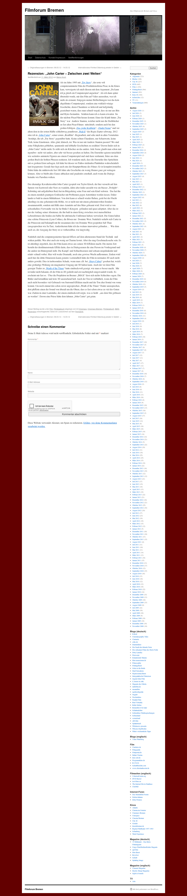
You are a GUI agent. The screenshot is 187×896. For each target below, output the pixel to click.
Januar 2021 (136, 244)
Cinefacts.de (136, 747)
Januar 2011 (136, 560)
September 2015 (138, 413)
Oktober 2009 (137, 600)
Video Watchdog (138, 739)
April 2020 (136, 268)
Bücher (134, 79)
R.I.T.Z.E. (135, 763)
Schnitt (134, 857)
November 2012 (138, 502)
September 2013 (138, 476)
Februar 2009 (137, 618)
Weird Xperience (138, 834)
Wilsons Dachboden (139, 728)
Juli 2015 (135, 418)
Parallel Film (136, 700)
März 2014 (136, 460)
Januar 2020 (136, 276)
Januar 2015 (136, 434)
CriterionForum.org (139, 776)
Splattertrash (136, 723)
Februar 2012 (137, 526)
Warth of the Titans (55, 268)
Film (51, 309)
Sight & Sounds (137, 873)
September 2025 (138, 129)
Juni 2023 (135, 179)
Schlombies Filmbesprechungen (143, 713)
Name (30, 372)
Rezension (32, 311)
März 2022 (136, 210)
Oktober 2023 (137, 171)
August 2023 (136, 176)
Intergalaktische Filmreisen (141, 676)
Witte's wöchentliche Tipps (141, 731)
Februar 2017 (137, 368)
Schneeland (136, 715)
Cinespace (135, 815)
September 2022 (138, 194)
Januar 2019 (136, 308)
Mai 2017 (135, 360)
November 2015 (138, 408)
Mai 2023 (135, 181)
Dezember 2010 (137, 563)
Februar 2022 (137, 213)
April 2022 (136, 208)
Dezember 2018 (137, 310)
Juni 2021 (135, 231)
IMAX (117, 309)
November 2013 (138, 471)
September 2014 (138, 444)
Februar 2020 (137, 273)
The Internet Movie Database (142, 784)
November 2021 (138, 221)
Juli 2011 (135, 544)
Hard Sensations (138, 671)
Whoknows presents (139, 726)
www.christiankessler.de (140, 768)
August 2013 (136, 479)
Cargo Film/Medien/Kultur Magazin (144, 847)
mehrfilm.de (136, 686)
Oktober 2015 (137, 410)
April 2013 (136, 489)
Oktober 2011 (137, 536)
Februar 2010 (137, 589)
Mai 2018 (135, 329)
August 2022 (136, 197)
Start (30, 57)
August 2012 (136, 510)
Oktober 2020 (137, 252)
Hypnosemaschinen (139, 673)
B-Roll (134, 634)
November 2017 (138, 344)
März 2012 (136, 523)
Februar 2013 (137, 494)
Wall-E (82, 131)
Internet (135, 92)
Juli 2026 (135, 113)
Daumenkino (136, 644)
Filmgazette (136, 750)
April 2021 (136, 237)
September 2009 (138, 602)
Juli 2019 (135, 292)
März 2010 (136, 586)
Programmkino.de (138, 760)
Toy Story (86, 82)
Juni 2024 (135, 158)
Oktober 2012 (137, 505)
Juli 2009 (135, 607)
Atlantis (135, 807)
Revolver (135, 855)
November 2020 (138, 250)
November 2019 (138, 281)
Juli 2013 (135, 481)
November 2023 (138, 168)
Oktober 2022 (137, 192)
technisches (136, 97)
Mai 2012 (135, 518)
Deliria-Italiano (137, 797)
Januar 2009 (136, 621)
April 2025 (136, 139)
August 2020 (136, 258)
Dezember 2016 (137, 373)
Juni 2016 (135, 389)
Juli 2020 (135, 260)
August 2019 (136, 289)
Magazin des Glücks (139, 684)
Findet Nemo (105, 127)
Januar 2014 (136, 465)
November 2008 (138, 626)
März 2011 (136, 555)
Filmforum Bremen (44, 10)
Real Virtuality (137, 702)
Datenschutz (40, 57)
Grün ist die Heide (138, 668)
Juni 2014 (135, 452)
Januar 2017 (136, 371)
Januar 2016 (136, 402)
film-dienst (136, 852)
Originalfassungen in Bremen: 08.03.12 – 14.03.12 (49, 67)
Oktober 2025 (137, 126)
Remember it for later (139, 707)
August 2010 (136, 573)
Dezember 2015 (137, 405)
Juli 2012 (135, 513)
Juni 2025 (135, 134)
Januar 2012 (136, 529)
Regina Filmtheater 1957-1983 (142, 828)
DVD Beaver (136, 778)
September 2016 (138, 381)
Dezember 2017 (137, 342)
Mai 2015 (135, 423)
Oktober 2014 (137, 442)
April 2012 (136, 521)
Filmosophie (136, 663)
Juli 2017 (135, 355)
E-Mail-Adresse (34, 382)
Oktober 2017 (137, 347)
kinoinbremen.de (138, 826)
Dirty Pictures (137, 800)
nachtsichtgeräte (137, 692)
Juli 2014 (135, 450)
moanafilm (136, 689)
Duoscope (135, 655)
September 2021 (138, 226)
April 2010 (136, 584)
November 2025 (138, 123)
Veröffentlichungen (76, 57)
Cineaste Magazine (138, 868)
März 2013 (136, 492)
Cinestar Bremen (138, 818)
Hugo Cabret (95, 261)
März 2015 (136, 429)
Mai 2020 (135, 266)
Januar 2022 (136, 216)
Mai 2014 (135, 455)
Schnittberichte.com (139, 765)
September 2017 (138, 350)
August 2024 (136, 155)
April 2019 (136, 300)
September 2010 (138, 571)
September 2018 (138, 318)
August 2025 (136, 131)
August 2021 (136, 229)
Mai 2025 (135, 137)
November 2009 (138, 597)
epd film (135, 850)
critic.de (135, 642)
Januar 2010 (136, 592)
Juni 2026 (135, 116)
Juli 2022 (135, 200)
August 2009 (136, 605)
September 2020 (138, 255)
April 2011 (136, 552)
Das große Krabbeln (86, 127)
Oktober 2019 (137, 284)
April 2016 (136, 394)
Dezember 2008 (137, 623)
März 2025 (136, 142)
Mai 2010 (135, 581)
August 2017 (136, 352)
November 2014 (138, 439)
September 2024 (138, 152)
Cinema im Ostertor (139, 810)
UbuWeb (135, 786)
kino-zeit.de (136, 757)
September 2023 (138, 173)
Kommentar (33, 339)
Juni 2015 (135, 421)
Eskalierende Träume (139, 657)
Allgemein (136, 76)
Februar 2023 (137, 187)
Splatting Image (137, 860)
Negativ (135, 694)
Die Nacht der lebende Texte (142, 647)
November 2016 (138, 376)
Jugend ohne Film (138, 679)
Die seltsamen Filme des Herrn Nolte (145, 650)
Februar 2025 (137, 145)
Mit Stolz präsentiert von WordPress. (146, 889)
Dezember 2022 (137, 189)
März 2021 (136, 239)
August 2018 (136, 321)
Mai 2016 (135, 392)
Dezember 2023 (137, 166)
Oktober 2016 (137, 379)
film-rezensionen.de (139, 660)
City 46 (134, 81)
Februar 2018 (137, 337)
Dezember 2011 (137, 531)
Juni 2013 (135, 484)
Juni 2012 (135, 515)
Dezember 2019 (137, 279)
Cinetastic (135, 639)
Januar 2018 (136, 339)
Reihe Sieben (136, 705)
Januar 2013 (136, 497)
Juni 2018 (135, 326)
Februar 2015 (137, 431)
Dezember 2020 (137, 247)
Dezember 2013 (137, 468)
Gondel (134, 823)
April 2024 (136, 163)
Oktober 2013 (137, 473)
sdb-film (135, 721)
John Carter (44, 134)
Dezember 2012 (137, 500)
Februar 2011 (137, 558)
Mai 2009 (135, 610)
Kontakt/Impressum (57, 57)
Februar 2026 (137, 118)
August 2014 (136, 447)
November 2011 (138, 534)
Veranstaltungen (137, 102)
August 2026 (136, 110)
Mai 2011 (135, 550)
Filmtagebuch (59, 309)
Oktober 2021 (137, 223)
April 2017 (136, 363)
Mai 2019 (135, 297)
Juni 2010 (135, 579)
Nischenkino (136, 697)
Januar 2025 (136, 147)
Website (31, 391)
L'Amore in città (137, 681)
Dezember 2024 (137, 150)
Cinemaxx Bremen (95, 309)
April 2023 (136, 184)
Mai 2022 (135, 205)
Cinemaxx (83, 309)
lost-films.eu (136, 781)
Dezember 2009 (137, 594)
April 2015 (136, 426)
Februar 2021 (137, 242)
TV (133, 100)
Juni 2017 (135, 358)
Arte (133, 881)
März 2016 (136, 397)
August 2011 (136, 542)
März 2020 (136, 271)
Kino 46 (135, 95)
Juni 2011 (135, 547)
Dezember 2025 (137, 121)
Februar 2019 (137, 305)
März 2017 (136, 365)
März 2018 (136, 334)
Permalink (79, 311)
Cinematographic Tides (140, 636)
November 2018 (138, 313)
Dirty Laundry (137, 652)
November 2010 (138, 565)
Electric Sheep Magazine (140, 871)
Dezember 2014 (137, 437)
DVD (134, 84)
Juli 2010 (135, 576)
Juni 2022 (135, 202)
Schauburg (136, 831)
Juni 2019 (135, 294)
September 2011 (138, 539)
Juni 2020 (135, 263)
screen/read (136, 718)
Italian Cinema (137, 755)
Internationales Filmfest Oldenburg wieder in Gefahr (99, 67)
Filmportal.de (137, 752)
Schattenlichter (137, 710)
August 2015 (136, 415)
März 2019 (136, 302)
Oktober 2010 (137, 568)
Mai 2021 (135, 234)
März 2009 (136, 615)
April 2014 (136, 458)
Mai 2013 (135, 486)
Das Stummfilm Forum (140, 794)
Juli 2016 (135, 387)
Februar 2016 (137, 400)
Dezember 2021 (137, 218)
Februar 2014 (137, 463)
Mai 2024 (135, 160)
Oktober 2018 (137, 315)
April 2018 (136, 331)
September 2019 (138, 287)
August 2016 (136, 384)
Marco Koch (61, 77)
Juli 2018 (135, 323)
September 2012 (138, 508)
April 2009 (136, 613)
